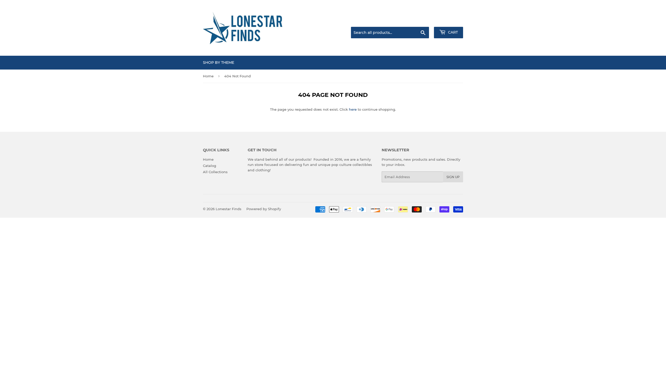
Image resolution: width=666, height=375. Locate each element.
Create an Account (448, 20)
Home (208, 76)
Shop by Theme (218, 62)
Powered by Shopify (263, 209)
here (353, 109)
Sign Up (453, 177)
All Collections (215, 172)
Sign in (422, 20)
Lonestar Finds (228, 209)
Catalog (209, 166)
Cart (452, 32)
